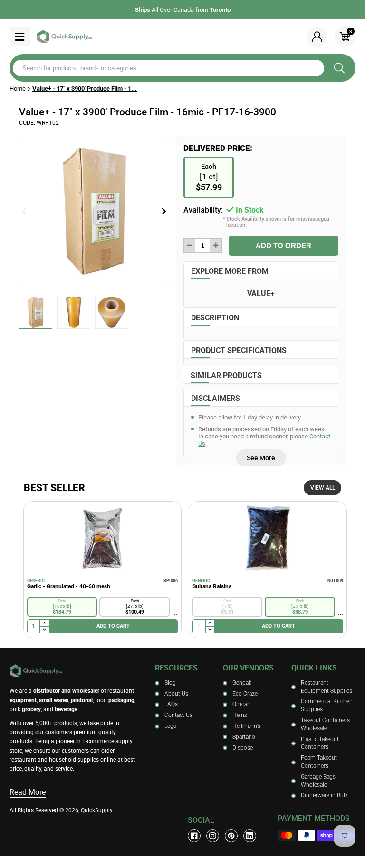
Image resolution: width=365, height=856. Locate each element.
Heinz (239, 715)
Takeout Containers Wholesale (325, 724)
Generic (36, 580)
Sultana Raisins (211, 586)
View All (322, 487)
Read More (28, 792)
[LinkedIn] (249, 835)
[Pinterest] (231, 835)
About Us (176, 693)
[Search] (339, 68)
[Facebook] (194, 835)
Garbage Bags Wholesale (318, 780)
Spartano (243, 737)
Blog (170, 682)
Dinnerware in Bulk (324, 795)
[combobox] (168, 68)
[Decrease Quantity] (189, 245)
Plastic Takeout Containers (320, 743)
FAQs (171, 704)
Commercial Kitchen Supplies (327, 705)
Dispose (242, 747)
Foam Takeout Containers (319, 761)
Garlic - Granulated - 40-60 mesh (68, 586)
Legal (171, 726)
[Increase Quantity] (215, 245)
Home (18, 88)
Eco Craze (245, 693)
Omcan (241, 704)
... (175, 612)
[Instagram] (212, 835)
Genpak (241, 682)
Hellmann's (246, 726)
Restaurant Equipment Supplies (326, 686)
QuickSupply (97, 810)
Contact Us (178, 715)
